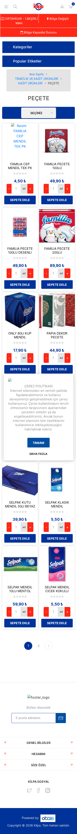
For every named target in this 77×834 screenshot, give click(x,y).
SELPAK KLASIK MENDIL (57, 504)
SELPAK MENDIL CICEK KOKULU (57, 589)
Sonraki (49, 646)
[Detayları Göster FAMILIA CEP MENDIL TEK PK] (20, 141)
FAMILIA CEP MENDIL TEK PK (20, 166)
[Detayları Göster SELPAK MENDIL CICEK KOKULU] (57, 564)
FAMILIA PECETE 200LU (57, 250)
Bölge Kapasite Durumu (40, 32)
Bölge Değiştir (59, 18)
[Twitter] (29, 790)
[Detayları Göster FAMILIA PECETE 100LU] (57, 141)
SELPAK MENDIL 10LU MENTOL (19, 589)
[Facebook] (38, 790)
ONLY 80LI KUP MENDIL (19, 335)
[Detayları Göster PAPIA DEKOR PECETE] (57, 310)
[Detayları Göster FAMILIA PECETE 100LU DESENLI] (20, 226)
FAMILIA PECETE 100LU (57, 166)
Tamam (38, 443)
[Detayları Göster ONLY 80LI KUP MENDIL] (20, 310)
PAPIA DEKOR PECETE (57, 335)
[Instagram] (47, 790)
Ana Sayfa (36, 74)
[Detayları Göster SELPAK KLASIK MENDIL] (57, 480)
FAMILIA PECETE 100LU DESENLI (20, 250)
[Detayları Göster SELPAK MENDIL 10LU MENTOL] (20, 564)
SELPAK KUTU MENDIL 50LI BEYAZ (20, 504)
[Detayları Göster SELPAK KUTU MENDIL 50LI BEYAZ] (20, 480)
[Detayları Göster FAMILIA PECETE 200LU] (57, 226)
